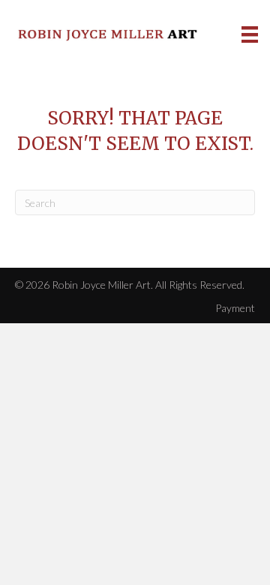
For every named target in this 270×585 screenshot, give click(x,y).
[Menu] (249, 34)
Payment (235, 308)
